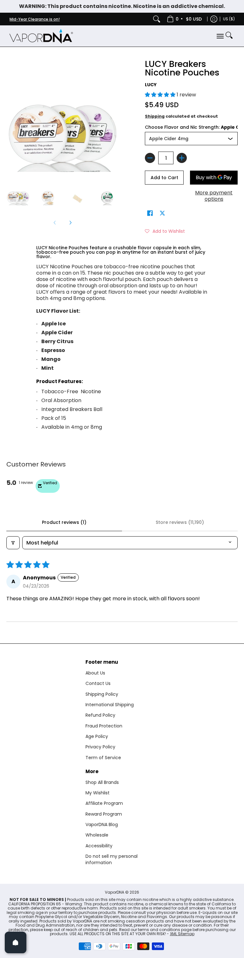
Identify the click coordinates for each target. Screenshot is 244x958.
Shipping (155, 116)
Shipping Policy (101, 694)
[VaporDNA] (41, 36)
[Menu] (220, 36)
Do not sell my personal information (111, 859)
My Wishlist (97, 793)
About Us (95, 673)
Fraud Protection (103, 726)
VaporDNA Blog (101, 824)
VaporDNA (114, 892)
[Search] (156, 19)
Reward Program (103, 814)
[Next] (70, 223)
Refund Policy (100, 715)
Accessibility (98, 846)
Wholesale (96, 835)
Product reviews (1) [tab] (64, 522)
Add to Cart (164, 177)
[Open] (15, 942)
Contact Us (98, 683)
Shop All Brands (102, 782)
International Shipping (109, 704)
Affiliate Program (104, 803)
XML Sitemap (182, 933)
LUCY (151, 84)
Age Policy (96, 736)
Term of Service (103, 757)
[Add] (182, 158)
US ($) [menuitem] (229, 19)
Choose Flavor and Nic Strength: (191, 127)
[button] (161, 94)
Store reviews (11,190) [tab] (180, 522)
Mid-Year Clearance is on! (35, 19)
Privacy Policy (100, 747)
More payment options (214, 196)
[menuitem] (184, 19)
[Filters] (13, 542)
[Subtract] (150, 158)
